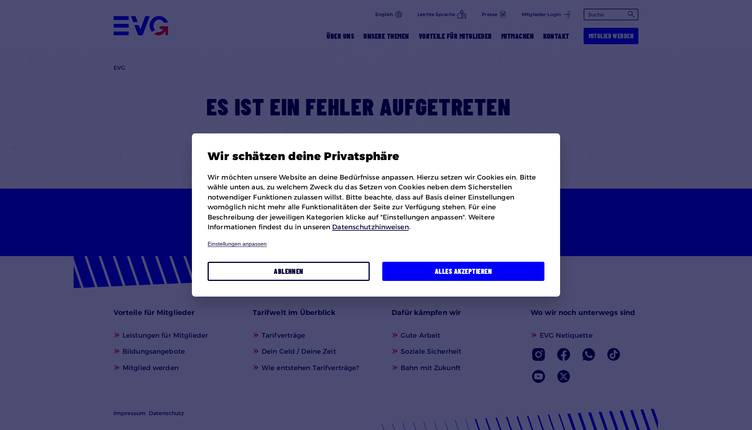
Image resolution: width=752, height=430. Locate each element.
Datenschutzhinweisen (370, 227)
